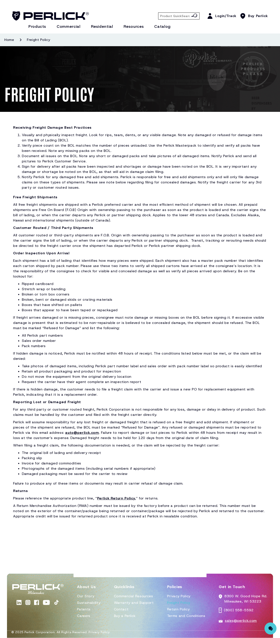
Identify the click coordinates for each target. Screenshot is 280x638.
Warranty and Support (134, 602)
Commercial (68, 26)
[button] (86, 589)
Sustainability (88, 602)
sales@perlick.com (241, 620)
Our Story (85, 596)
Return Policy (178, 609)
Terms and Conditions (186, 615)
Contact (121, 609)
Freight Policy (178, 602)
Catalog (162, 26)
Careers (83, 615)
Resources (134, 26)
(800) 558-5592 (239, 610)
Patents (83, 609)
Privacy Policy (179, 596)
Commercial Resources (133, 596)
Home (9, 39)
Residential (102, 26)
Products (37, 26)
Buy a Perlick (125, 615)
